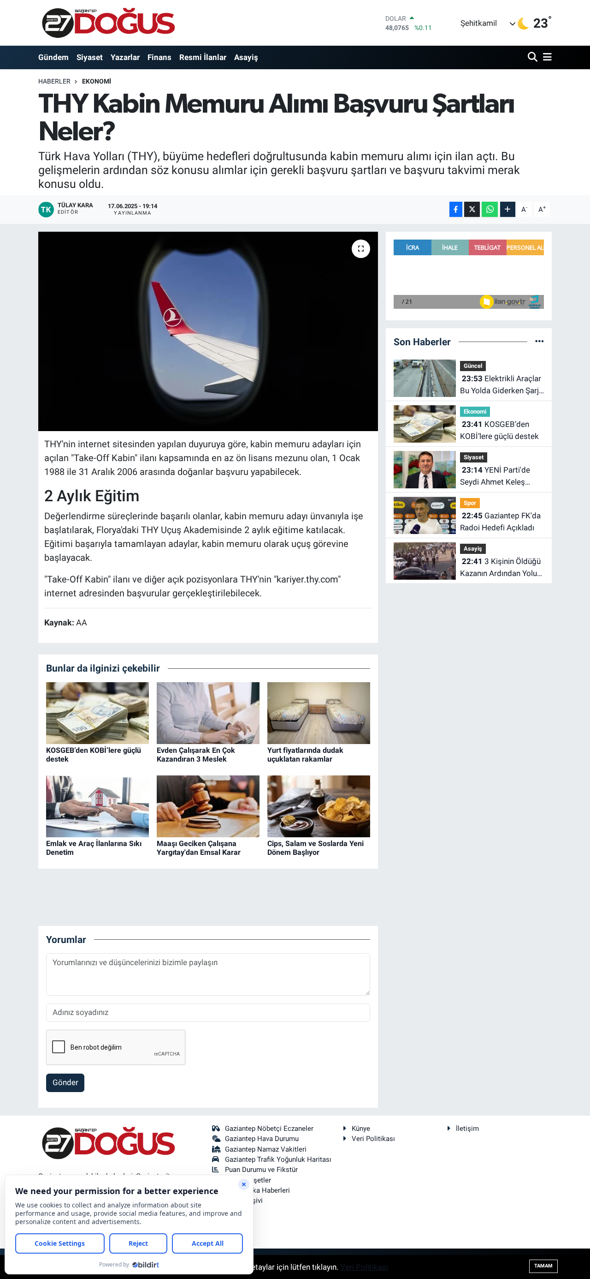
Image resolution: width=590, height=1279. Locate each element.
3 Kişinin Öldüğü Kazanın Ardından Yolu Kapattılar (500, 568)
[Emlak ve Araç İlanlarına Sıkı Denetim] (97, 805)
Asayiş (246, 57)
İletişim (467, 1128)
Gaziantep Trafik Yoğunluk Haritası (278, 1159)
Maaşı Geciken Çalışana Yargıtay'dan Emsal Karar (199, 848)
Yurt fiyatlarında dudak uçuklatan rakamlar (305, 754)
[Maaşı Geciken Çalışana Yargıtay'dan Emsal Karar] (208, 805)
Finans (159, 57)
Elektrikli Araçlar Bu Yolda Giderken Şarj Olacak (500, 385)
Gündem (53, 57)
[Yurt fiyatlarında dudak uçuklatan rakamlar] (318, 712)
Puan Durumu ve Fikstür (261, 1169)
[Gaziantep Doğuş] (108, 23)
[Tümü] (539, 341)
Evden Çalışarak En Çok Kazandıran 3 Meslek (196, 754)
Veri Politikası (373, 1139)
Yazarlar (125, 57)
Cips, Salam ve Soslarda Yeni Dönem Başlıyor (315, 848)
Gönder (65, 1082)
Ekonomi (96, 81)
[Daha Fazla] (507, 209)
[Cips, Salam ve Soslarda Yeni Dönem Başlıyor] (318, 805)
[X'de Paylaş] (472, 209)
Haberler (54, 81)
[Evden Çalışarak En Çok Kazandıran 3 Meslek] (208, 712)
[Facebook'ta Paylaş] (455, 209)
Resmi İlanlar (202, 57)
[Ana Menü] (545, 57)
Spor (470, 502)
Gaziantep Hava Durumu (262, 1139)
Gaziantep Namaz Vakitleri (266, 1149)
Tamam (543, 1266)
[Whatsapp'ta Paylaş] (490, 209)
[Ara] (533, 57)
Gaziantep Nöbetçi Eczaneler (269, 1128)
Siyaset (90, 57)
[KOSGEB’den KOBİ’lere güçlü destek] (97, 712)
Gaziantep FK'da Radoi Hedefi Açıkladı (500, 521)
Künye (361, 1128)
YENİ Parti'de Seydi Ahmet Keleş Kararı (495, 476)
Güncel (473, 365)
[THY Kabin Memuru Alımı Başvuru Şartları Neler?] (208, 331)
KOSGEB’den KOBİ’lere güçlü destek (499, 430)
